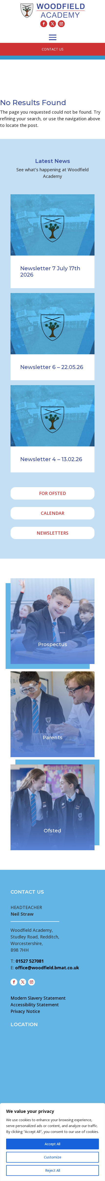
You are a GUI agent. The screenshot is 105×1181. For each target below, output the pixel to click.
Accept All (52, 1144)
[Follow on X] (52, 23)
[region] (52, 1142)
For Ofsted (52, 493)
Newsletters (52, 533)
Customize (52, 1157)
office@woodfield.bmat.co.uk (47, 968)
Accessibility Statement (34, 1005)
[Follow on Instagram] (61, 23)
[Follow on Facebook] (43, 23)
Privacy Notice (25, 1011)
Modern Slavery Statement (38, 998)
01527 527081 (30, 961)
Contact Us (52, 49)
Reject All (52, 1170)
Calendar (52, 513)
